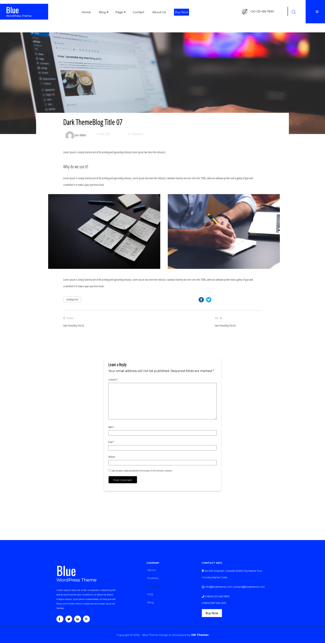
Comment (113, 379)
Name (111, 427)
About (151, 570)
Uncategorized (72, 299)
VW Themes (199, 635)
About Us (159, 12)
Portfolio (153, 578)
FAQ (150, 594)
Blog (102, 12)
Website (111, 457)
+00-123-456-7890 (262, 11)
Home (86, 12)
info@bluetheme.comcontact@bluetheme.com (235, 586)
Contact (138, 12)
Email (111, 442)
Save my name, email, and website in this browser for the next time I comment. (142, 470)
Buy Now (181, 12)
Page (119, 12)
